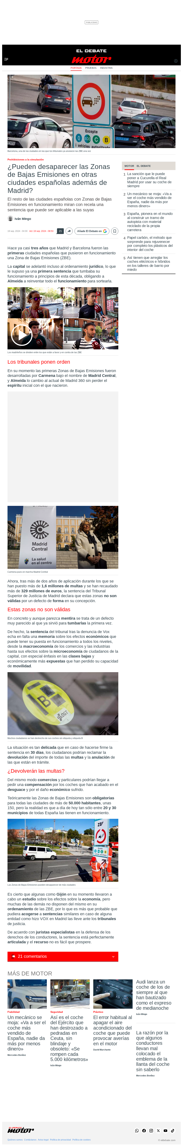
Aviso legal (43, 1140)
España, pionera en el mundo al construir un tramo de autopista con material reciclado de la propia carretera (150, 222)
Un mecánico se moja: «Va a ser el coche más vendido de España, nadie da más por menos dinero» (149, 200)
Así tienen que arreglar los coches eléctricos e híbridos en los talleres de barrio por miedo (148, 264)
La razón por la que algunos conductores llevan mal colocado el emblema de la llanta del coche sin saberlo (152, 1051)
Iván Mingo (23, 218)
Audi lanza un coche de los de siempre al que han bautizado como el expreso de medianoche (153, 995)
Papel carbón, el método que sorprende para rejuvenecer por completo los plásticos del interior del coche (150, 244)
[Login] (176, 61)
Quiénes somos (15, 1140)
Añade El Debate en (89, 231)
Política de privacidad (60, 1140)
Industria (106, 68)
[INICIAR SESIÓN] (176, 61)
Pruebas (91, 68)
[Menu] (4, 53)
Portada (76, 68)
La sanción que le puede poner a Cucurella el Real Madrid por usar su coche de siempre (149, 180)
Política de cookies (81, 1140)
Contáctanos (30, 1140)
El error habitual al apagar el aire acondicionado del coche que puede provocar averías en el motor (112, 1030)
